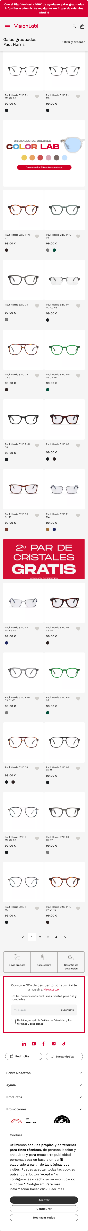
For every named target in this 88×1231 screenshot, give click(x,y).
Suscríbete (67, 1009)
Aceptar (44, 1200)
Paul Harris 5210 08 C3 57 (16, 376)
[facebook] (43, 1043)
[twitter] (34, 1043)
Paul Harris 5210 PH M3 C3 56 (57, 306)
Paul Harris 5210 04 (16, 304)
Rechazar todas (44, 1217)
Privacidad (59, 1020)
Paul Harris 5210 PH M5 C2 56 (16, 97)
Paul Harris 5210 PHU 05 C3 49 (58, 376)
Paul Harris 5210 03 (57, 444)
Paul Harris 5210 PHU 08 (17, 446)
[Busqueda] (75, 26)
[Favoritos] (35, 96)
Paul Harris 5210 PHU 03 (58, 236)
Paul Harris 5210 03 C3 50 (57, 629)
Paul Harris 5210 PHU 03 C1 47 (17, 699)
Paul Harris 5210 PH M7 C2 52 (16, 838)
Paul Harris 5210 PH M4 (57, 515)
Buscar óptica (64, 1056)
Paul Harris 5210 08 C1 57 (57, 769)
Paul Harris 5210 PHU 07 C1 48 (58, 908)
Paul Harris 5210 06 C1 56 (16, 515)
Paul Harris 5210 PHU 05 (58, 699)
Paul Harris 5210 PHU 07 (17, 236)
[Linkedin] (23, 1043)
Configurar (44, 1208)
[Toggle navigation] (8, 26)
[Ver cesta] (82, 26)
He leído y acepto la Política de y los (44, 1022)
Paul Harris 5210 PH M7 (16, 908)
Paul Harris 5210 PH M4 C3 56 (16, 629)
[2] (64, 937)
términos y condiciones (30, 1023)
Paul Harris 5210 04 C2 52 (57, 838)
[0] (23, 937)
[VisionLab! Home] (31, 26)
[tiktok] (64, 1043)
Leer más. (57, 1189)
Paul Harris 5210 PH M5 (57, 97)
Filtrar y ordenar (73, 42)
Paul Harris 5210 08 (16, 767)
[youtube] (53, 1043)
